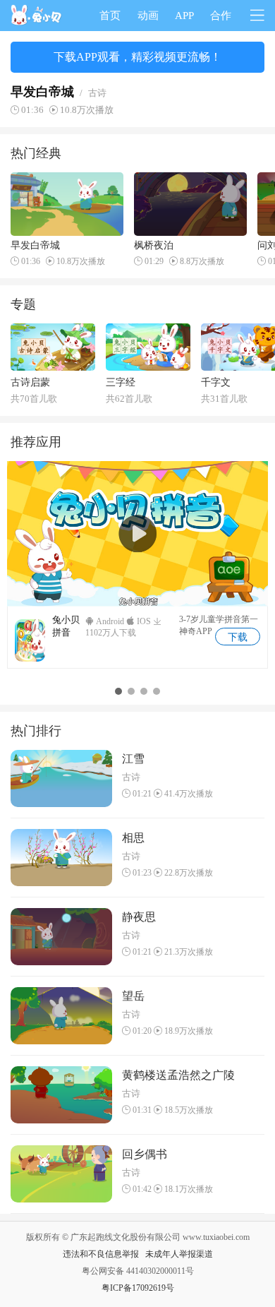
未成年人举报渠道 (179, 1254)
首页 (110, 15)
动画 (148, 15)
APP (184, 15)
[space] (37, 15)
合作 (220, 15)
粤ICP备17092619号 (138, 1288)
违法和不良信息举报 (101, 1254)
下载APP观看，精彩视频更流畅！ (137, 57)
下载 (238, 637)
